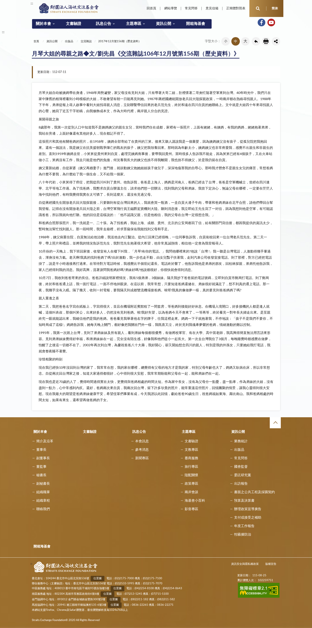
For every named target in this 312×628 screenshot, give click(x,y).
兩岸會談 (191, 492)
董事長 (41, 449)
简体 (275, 8)
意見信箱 (212, 8)
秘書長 (41, 475)
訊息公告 (103, 24)
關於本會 (43, 24)
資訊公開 (163, 24)
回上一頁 (256, 41)
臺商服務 (191, 458)
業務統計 (241, 441)
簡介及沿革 (44, 441)
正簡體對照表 (235, 8)
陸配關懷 (191, 475)
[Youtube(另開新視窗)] (271, 22)
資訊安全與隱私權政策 (245, 564)
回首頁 (151, 8)
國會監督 (241, 466)
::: (32, 3)
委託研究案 (242, 475)
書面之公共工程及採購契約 (254, 492)
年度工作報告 (244, 526)
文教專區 (191, 449)
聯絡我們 (43, 509)
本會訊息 (142, 441)
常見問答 (191, 8)
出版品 (69, 41)
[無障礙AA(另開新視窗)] (258, 597)
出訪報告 (241, 483)
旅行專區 (191, 466)
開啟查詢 (257, 8)
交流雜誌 (86, 41)
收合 (275, 422)
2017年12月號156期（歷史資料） (119, 41)
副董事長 (43, 458)
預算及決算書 (244, 500)
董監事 (41, 466)
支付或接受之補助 (247, 517)
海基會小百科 (195, 500)
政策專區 (191, 483)
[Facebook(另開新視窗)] (261, 22)
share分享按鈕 (276, 41)
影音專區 (191, 509)
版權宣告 (270, 564)
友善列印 (266, 41)
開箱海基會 (195, 24)
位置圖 (97, 578)
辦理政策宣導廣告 (247, 509)
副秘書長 (43, 483)
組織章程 (43, 500)
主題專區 (133, 24)
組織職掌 (43, 492)
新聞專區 (142, 458)
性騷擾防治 (242, 534)
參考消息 (142, 449)
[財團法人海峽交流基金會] (69, 8)
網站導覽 (170, 8)
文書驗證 (73, 24)
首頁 (36, 41)
